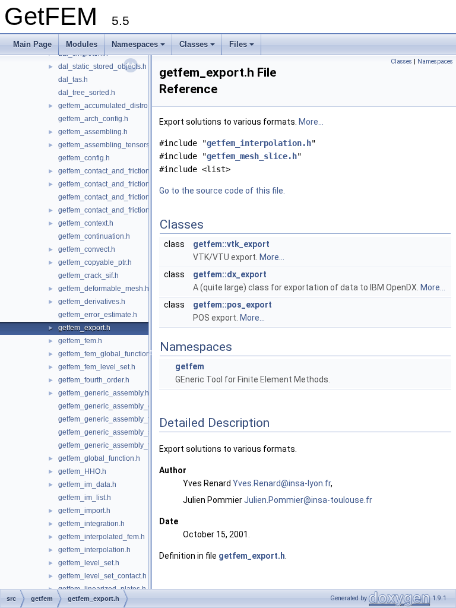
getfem (189, 366)
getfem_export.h (84, 328)
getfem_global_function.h (99, 458)
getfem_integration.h (91, 524)
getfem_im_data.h (87, 484)
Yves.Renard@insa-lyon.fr (282, 483)
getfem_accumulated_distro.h (106, 106)
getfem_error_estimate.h (97, 315)
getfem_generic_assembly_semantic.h (120, 432)
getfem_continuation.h (94, 236)
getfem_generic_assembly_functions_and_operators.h (146, 419)
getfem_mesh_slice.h (252, 156)
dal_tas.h (73, 79)
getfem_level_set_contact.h (102, 576)
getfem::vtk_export (231, 244)
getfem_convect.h (86, 249)
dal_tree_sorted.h (86, 92)
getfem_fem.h (80, 341)
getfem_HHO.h (82, 471)
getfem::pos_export (232, 304)
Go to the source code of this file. (222, 190)
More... (311, 121)
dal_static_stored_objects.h (102, 66)
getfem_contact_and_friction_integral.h (121, 184)
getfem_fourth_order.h (93, 380)
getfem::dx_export (230, 274)
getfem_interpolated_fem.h (101, 537)
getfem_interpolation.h (94, 550)
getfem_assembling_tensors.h (107, 145)
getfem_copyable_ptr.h (95, 262)
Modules (81, 44)
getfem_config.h (84, 158)
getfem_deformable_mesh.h (103, 288)
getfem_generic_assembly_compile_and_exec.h (137, 406)
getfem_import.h (84, 510)
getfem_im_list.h (84, 497)
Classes (193, 44)
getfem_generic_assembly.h (103, 393)
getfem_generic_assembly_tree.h (112, 445)
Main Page (32, 44)
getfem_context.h (85, 223)
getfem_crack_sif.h (88, 275)
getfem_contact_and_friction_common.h (123, 171)
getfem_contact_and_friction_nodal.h (118, 210)
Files (238, 44)
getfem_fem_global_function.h (107, 354)
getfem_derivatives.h (91, 301)
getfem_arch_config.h (93, 119)
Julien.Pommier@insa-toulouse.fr (308, 500)
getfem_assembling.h (93, 132)
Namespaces (135, 44)
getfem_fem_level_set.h (96, 367)
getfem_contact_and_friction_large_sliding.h (130, 197)
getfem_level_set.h (88, 563)
